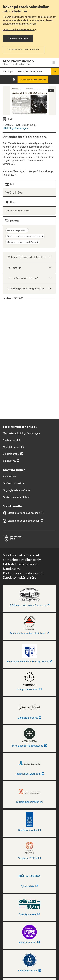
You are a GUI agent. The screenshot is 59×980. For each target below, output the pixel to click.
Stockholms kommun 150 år (21, 241)
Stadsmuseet (9, 440)
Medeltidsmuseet (11, 447)
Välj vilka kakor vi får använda (24, 49)
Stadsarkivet (9, 461)
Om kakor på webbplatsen (16, 497)
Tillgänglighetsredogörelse (16, 490)
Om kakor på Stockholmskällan (19, 29)
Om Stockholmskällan (14, 483)
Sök (55, 71)
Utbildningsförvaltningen (15, 128)
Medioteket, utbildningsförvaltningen (21, 433)
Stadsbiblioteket (11, 454)
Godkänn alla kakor (18, 38)
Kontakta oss (9, 476)
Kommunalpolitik (16, 230)
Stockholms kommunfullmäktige (24, 236)
